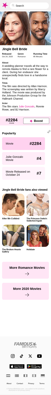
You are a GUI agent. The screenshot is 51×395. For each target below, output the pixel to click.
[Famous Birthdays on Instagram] (11, 356)
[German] (43, 375)
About (9, 383)
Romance (22, 57)
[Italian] (34, 375)
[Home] (25, 345)
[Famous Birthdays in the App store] (17, 366)
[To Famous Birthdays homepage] (5, 5)
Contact (20, 383)
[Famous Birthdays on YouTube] (39, 356)
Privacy (31, 383)
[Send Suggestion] (49, 132)
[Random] (46, 14)
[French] (25, 375)
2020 (11, 57)
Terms (41, 383)
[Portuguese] (17, 375)
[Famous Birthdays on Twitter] (29, 356)
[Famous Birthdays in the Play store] (34, 366)
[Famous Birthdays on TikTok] (20, 356)
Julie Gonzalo (26, 106)
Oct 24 (5, 57)
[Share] (4, 14)
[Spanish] (8, 375)
